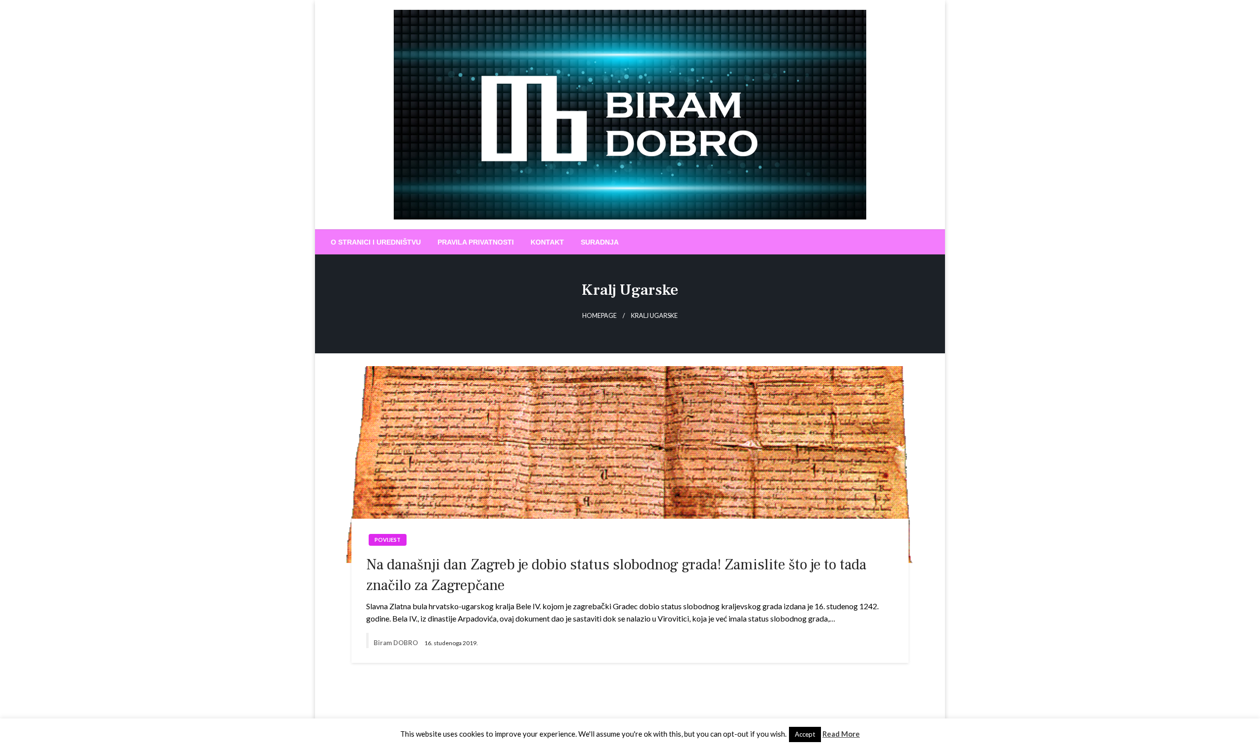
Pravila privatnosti (476, 242)
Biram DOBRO (396, 643)
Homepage (599, 315)
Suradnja (600, 242)
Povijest (388, 539)
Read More (841, 733)
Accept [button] (805, 734)
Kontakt (547, 242)
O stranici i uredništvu (376, 242)
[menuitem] (375, 242)
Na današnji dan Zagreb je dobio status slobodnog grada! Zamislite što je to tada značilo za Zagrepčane (616, 575)
